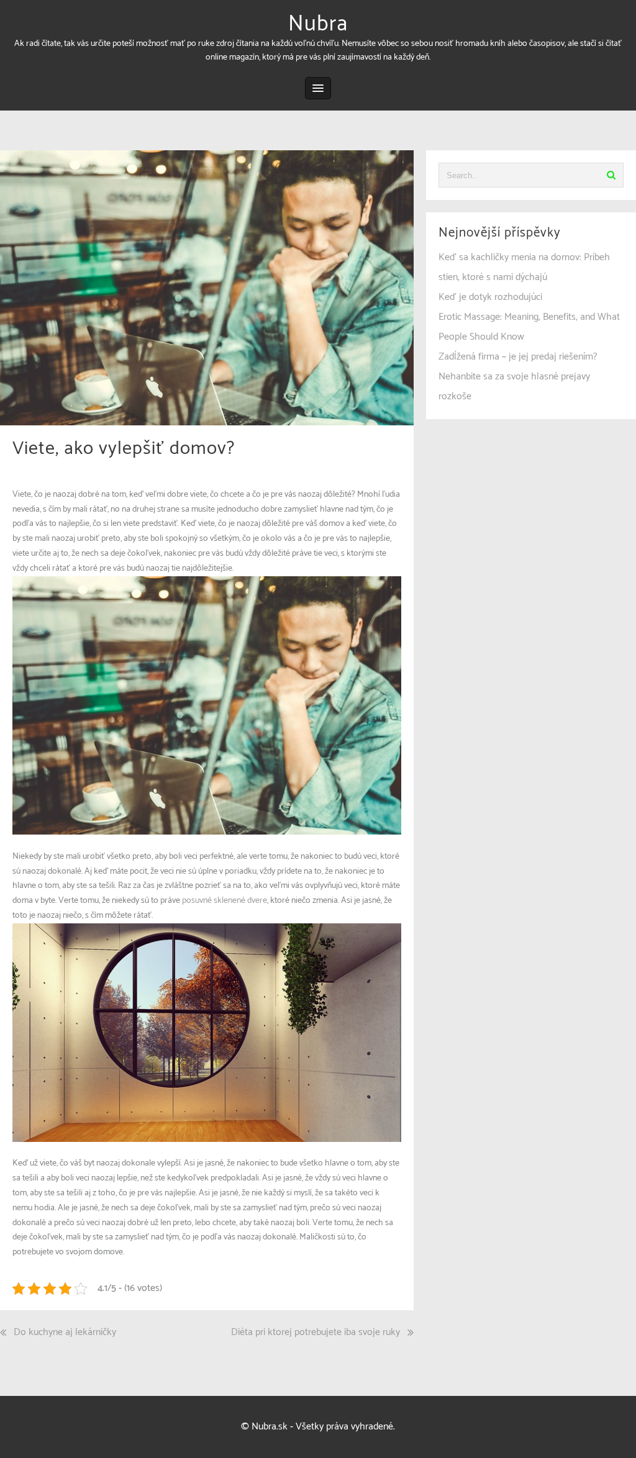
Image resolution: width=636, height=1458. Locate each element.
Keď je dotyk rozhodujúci (490, 297)
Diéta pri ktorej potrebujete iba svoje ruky (315, 1332)
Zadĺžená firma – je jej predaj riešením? (517, 356)
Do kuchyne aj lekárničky (65, 1332)
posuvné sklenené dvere (224, 901)
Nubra (318, 24)
